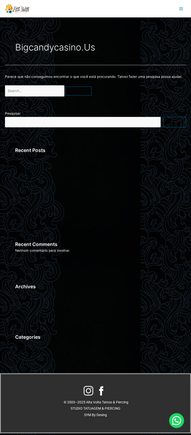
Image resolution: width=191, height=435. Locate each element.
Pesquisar (13, 113)
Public (20, 343)
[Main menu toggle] (181, 9)
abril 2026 (23, 293)
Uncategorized (27, 351)
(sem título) (24, 157)
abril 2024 (23, 300)
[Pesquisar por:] (35, 91)
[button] (176, 420)
